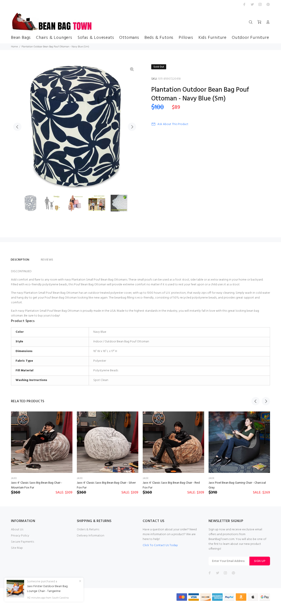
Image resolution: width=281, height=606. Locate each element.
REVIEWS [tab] (47, 259)
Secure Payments (22, 541)
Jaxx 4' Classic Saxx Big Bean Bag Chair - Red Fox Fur (171, 485)
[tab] (35, 258)
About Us (17, 529)
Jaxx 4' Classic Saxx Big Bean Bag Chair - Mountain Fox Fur (36, 485)
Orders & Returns (88, 529)
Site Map (17, 548)
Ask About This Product (172, 124)
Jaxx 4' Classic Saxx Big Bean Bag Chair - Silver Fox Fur (106, 485)
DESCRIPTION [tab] (20, 259)
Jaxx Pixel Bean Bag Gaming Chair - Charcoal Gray (237, 485)
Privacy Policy (20, 535)
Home (14, 47)
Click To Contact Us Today (160, 545)
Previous (17, 127)
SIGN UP (259, 561)
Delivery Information (90, 535)
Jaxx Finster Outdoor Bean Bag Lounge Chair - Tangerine (47, 589)
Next (132, 127)
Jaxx (14, 478)
